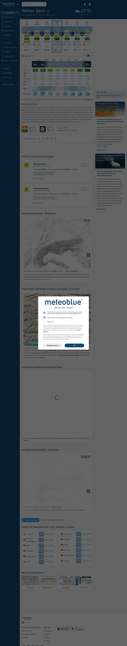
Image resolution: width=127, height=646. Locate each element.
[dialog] (63, 323)
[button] (63, 321)
